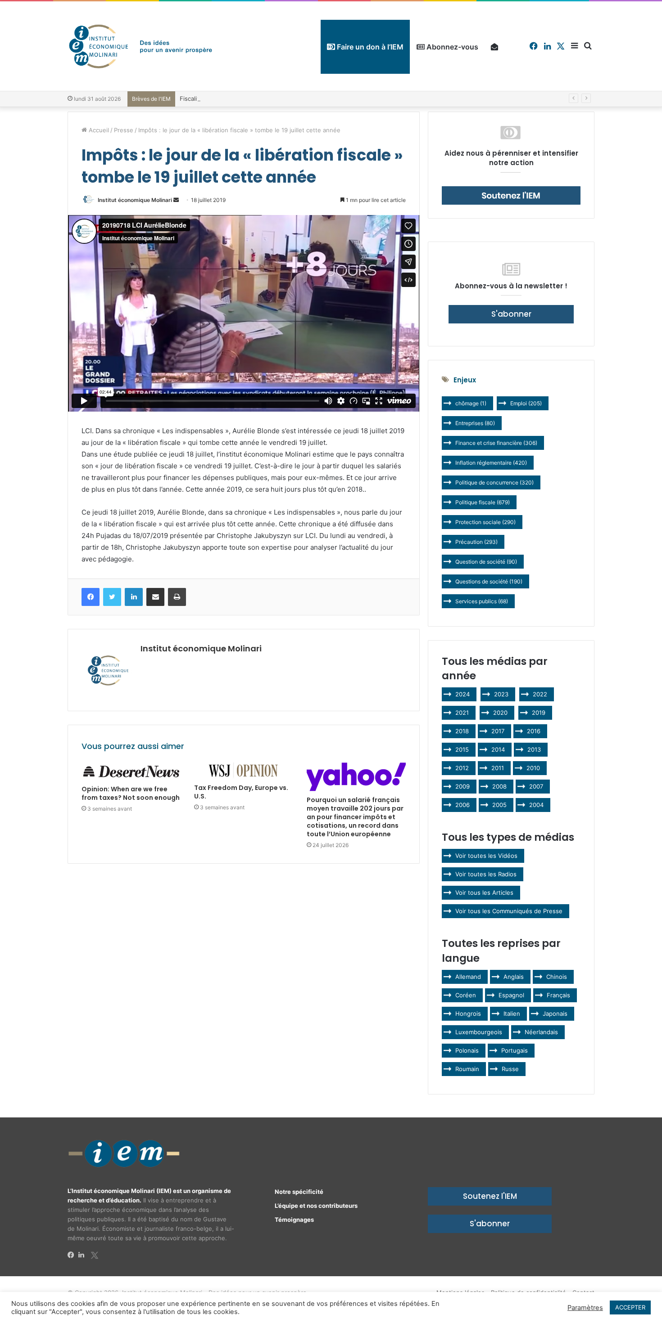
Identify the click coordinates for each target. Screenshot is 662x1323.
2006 (462, 804)
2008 (499, 786)
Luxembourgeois (478, 1032)
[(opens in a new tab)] (131, 771)
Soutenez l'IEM (490, 1196)
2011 (497, 767)
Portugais (514, 1050)
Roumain (467, 1068)
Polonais (467, 1050)
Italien (511, 1013)
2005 (499, 804)
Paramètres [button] (585, 1308)
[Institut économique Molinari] (140, 46)
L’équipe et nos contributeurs (316, 1205)
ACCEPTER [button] (630, 1307)
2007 (536, 786)
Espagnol (511, 995)
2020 (500, 712)
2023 (501, 694)
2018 (462, 731)
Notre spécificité (299, 1191)
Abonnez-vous (451, 46)
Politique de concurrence (494, 482)
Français (558, 995)
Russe (510, 1068)
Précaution (476, 541)
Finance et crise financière (496, 443)
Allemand (468, 976)
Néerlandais (541, 1032)
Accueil (98, 130)
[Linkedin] (83, 1255)
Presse (123, 130)
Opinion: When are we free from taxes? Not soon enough (131, 793)
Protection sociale (485, 522)
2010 (533, 767)
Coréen (465, 995)
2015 (462, 749)
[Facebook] (73, 1255)
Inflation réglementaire (491, 462)
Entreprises (475, 423)
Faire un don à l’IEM (369, 46)
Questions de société (488, 581)
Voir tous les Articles (484, 892)
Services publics (481, 601)
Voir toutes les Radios (486, 874)
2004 (536, 804)
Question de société (486, 561)
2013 (534, 749)
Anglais (513, 976)
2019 (538, 712)
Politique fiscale (482, 502)
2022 (540, 694)
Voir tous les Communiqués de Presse (508, 911)
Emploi (526, 403)
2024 (462, 694)
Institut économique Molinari (135, 200)
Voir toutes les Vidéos (486, 855)
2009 (462, 786)
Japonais (555, 1013)
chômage (470, 403)
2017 (497, 731)
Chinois (556, 976)
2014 (498, 749)
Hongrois (468, 1013)
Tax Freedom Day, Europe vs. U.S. (241, 792)
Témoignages (294, 1219)
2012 (462, 767)
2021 (462, 712)
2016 (533, 731)
